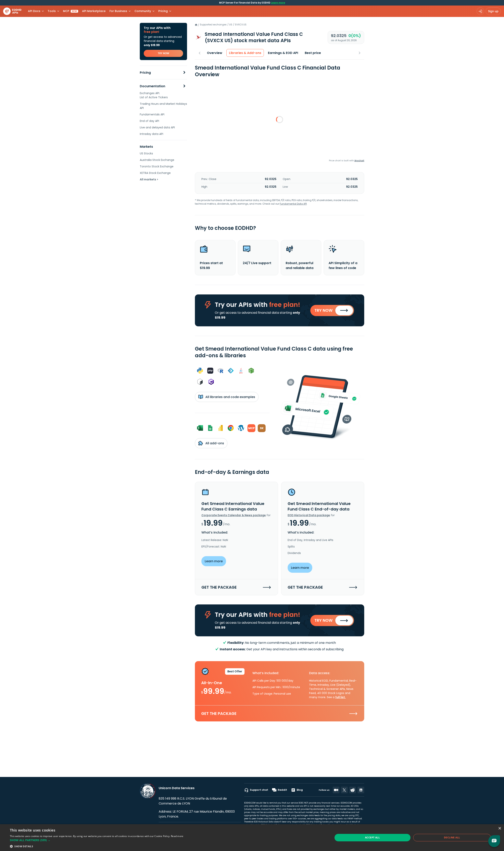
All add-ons (214, 443)
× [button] (499, 828)
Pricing (145, 72)
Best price (313, 53)
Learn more (278, 2)
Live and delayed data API (157, 127)
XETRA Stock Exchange (155, 173)
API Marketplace (94, 11)
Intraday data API (151, 134)
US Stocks (146, 153)
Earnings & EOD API (283, 53)
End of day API (149, 121)
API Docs (34, 11)
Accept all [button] (372, 837)
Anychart (359, 160)
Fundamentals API (152, 114)
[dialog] (252, 837)
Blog (300, 790)
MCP (70, 11)
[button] (96, 840)
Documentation (152, 86)
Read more (177, 836)
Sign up (493, 11)
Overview (214, 53)
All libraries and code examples (230, 397)
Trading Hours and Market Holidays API (163, 106)
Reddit (282, 790)
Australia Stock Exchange (157, 160)
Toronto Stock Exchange (156, 166)
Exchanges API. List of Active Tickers (154, 95)
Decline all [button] (452, 837)
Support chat (259, 790)
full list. (340, 697)
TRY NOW (163, 53)
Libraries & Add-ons (245, 53)
